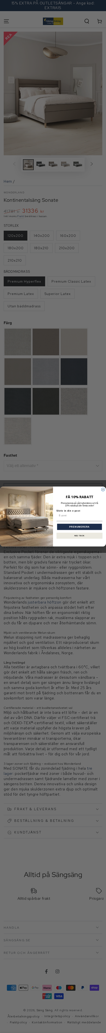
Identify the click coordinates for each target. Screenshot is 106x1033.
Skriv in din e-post (68, 511)
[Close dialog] (103, 489)
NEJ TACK (79, 536)
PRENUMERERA (79, 527)
